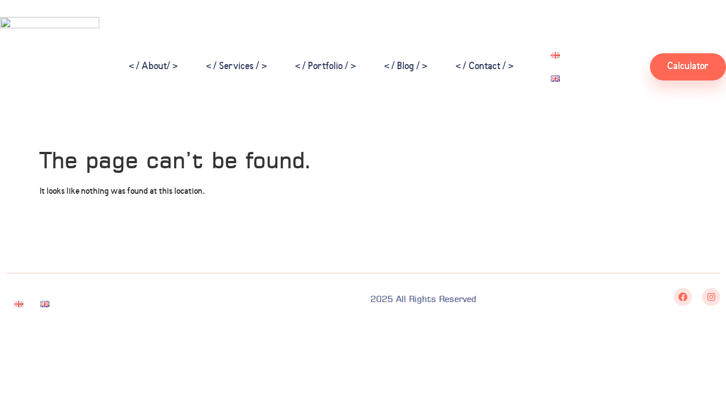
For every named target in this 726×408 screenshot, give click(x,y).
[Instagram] (711, 297)
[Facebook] (683, 297)
